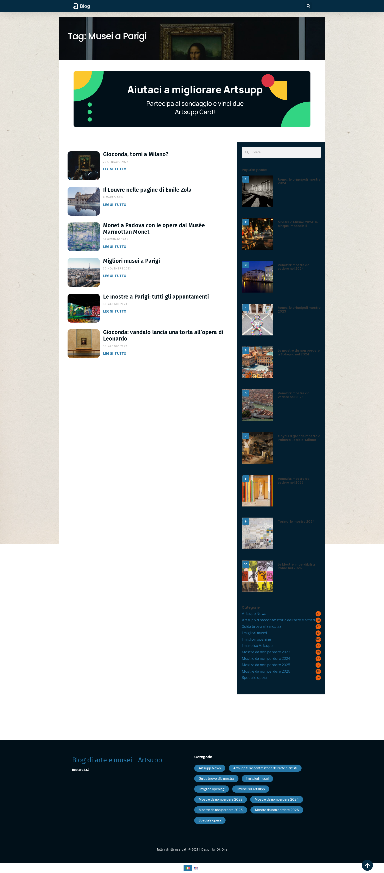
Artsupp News (254, 614)
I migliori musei (254, 633)
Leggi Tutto (115, 169)
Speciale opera (254, 678)
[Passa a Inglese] (196, 868)
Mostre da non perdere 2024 (266, 658)
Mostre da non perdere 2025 (266, 665)
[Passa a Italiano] (188, 868)
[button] (308, 6)
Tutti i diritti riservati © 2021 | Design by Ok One (192, 849)
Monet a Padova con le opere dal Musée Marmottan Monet (154, 228)
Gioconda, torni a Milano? (135, 154)
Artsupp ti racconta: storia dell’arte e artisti (278, 620)
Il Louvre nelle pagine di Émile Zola (147, 190)
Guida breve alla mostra (261, 626)
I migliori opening (256, 639)
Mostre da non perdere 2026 (266, 671)
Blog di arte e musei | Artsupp (117, 760)
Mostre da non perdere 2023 (266, 652)
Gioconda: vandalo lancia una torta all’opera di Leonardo (163, 335)
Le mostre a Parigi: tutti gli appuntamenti (156, 296)
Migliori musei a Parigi (131, 261)
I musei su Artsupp (257, 646)
